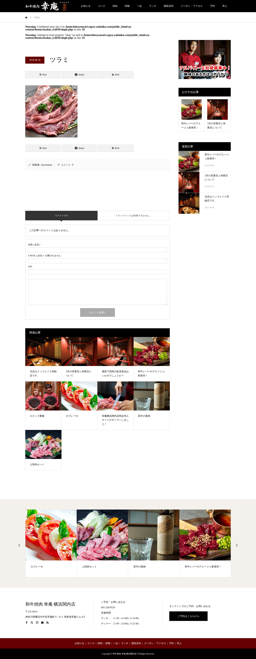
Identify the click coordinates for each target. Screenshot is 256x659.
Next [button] (236, 545)
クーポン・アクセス (192, 6)
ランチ (152, 6)
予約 (212, 6)
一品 (139, 6)
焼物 (127, 6)
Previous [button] (19, 545)
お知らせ (86, 6)
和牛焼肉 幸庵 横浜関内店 (50, 604)
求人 (224, 6)
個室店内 (168, 6)
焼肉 (115, 6)
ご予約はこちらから (188, 616)
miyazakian (46, 165)
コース (101, 6)
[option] (51, 543)
